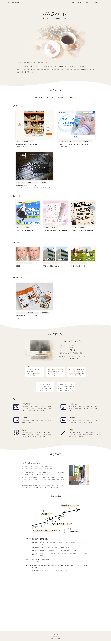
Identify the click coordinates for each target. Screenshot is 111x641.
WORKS (80, 2)
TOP (73, 2)
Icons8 (57, 636)
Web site (38, 97)
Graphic (73, 97)
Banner (50, 97)
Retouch (61, 97)
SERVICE (88, 2)
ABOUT (96, 2)
